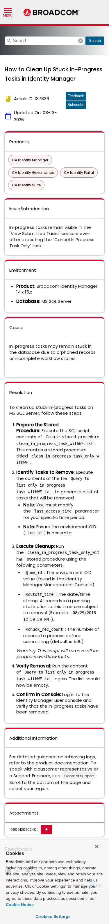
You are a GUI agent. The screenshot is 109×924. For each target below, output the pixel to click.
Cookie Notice (20, 904)
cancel (80, 41)
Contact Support (79, 775)
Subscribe (75, 105)
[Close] (97, 846)
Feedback (75, 96)
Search (95, 40)
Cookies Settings (53, 916)
